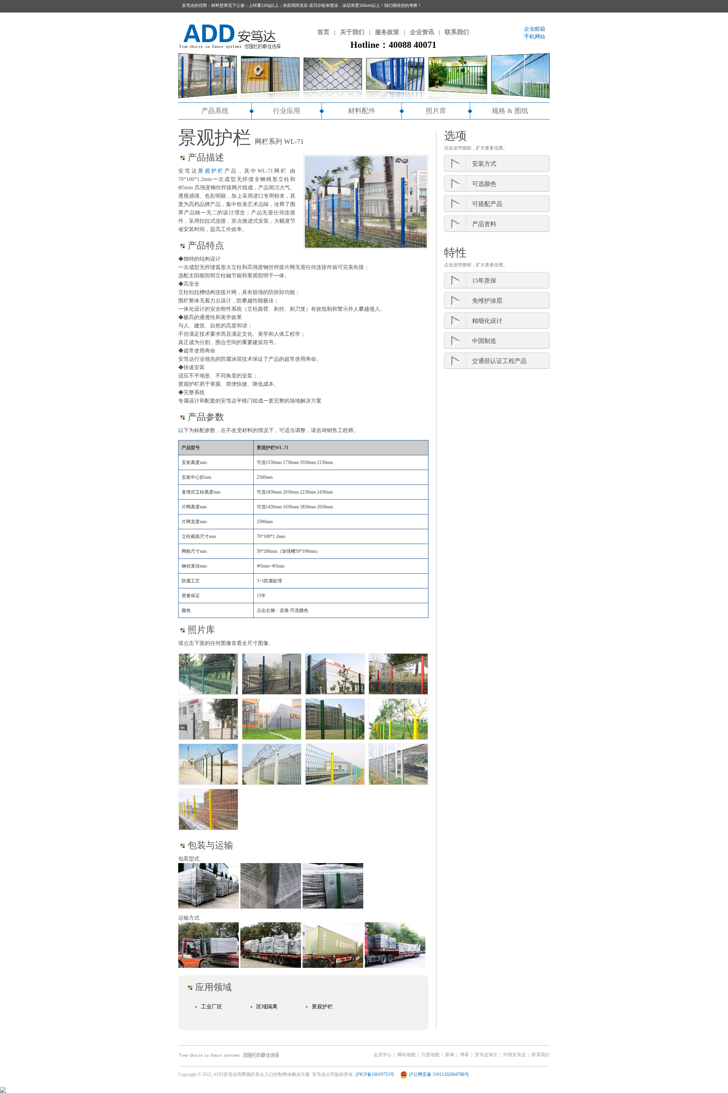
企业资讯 (422, 32)
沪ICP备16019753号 (374, 1074)
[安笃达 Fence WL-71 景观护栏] (208, 676)
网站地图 (406, 1054)
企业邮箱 (534, 29)
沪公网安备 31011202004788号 (438, 1074)
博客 (464, 1054)
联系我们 (457, 32)
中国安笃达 (514, 1054)
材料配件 (361, 111)
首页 (323, 32)
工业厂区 (211, 1007)
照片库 (436, 111)
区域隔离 (267, 1007)
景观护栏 (211, 171)
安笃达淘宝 (486, 1054)
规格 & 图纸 (510, 111)
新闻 (449, 1054)
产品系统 (215, 111)
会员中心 (382, 1054)
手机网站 (534, 36)
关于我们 (352, 32)
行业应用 (286, 111)
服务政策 (387, 32)
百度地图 (430, 1054)
